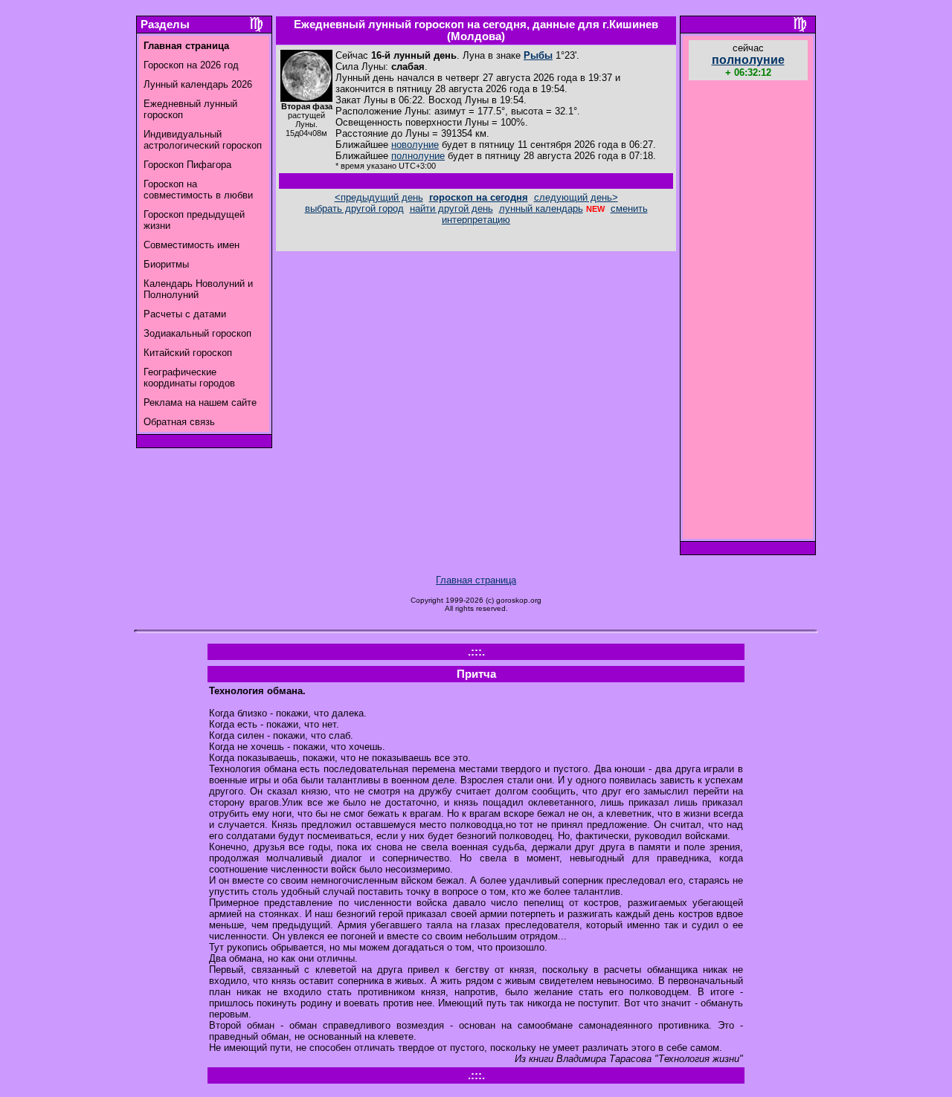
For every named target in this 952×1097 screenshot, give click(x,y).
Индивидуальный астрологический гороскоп (203, 140)
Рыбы (538, 55)
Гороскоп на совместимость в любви (198, 189)
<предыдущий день (379, 197)
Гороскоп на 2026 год (191, 65)
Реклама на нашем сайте (200, 402)
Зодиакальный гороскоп (197, 333)
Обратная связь (179, 421)
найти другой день (451, 208)
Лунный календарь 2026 (198, 84)
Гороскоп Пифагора (187, 164)
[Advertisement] (748, 311)
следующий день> (576, 197)
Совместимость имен (191, 244)
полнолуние (418, 155)
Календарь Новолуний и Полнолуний (198, 289)
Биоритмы (166, 264)
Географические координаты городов (189, 377)
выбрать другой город (354, 208)
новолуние (415, 144)
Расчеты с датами (185, 314)
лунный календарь (541, 208)
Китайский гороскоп (188, 352)
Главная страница (476, 580)
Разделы (165, 24)
